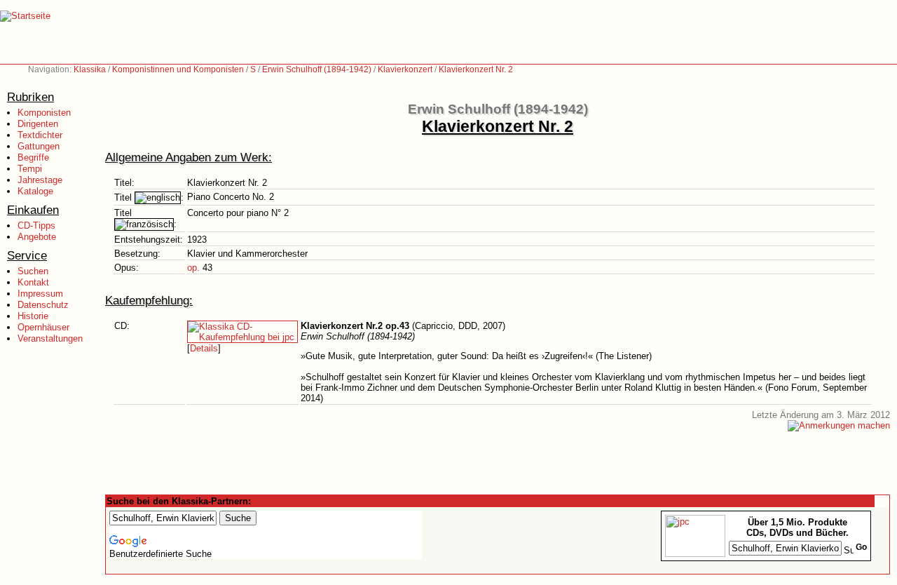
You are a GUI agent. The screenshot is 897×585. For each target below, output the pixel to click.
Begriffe (33, 157)
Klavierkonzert (405, 69)
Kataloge (35, 191)
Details (204, 348)
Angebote (37, 236)
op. (193, 267)
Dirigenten (38, 124)
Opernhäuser (43, 327)
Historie (33, 316)
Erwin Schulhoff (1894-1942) (316, 69)
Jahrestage (40, 180)
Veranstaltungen (50, 338)
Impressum (40, 293)
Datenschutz (43, 305)
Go (861, 547)
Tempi (30, 168)
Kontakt (33, 282)
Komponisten (44, 112)
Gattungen (39, 146)
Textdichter (40, 135)
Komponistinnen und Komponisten (178, 69)
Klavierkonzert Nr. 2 (476, 69)
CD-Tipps (36, 225)
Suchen (33, 271)
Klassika (90, 69)
